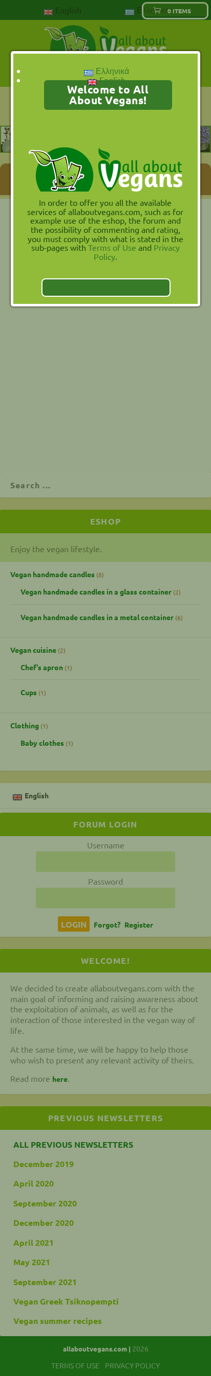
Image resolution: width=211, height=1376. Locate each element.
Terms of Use (112, 247)
